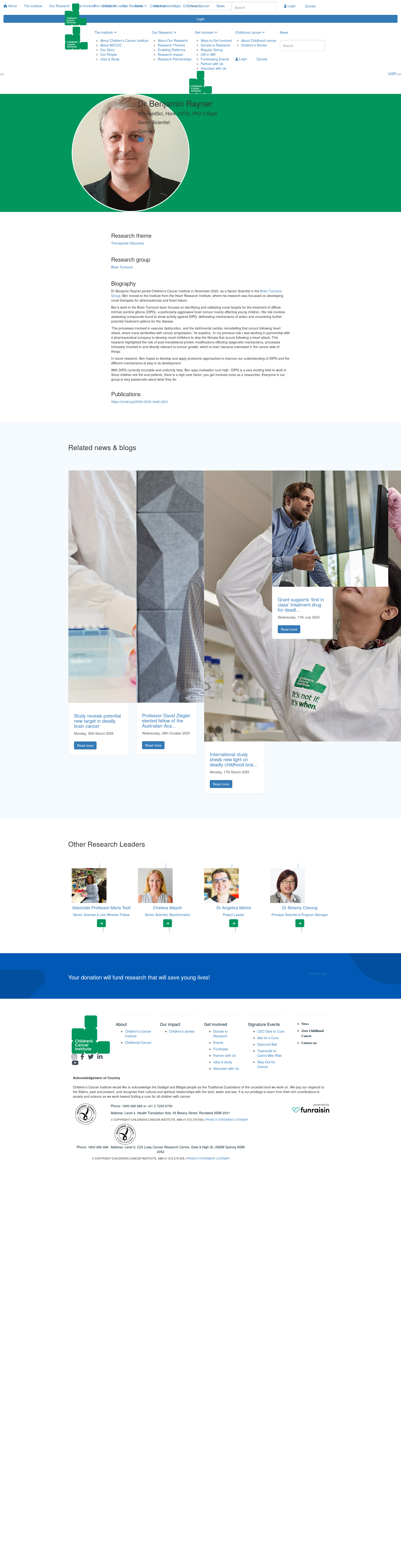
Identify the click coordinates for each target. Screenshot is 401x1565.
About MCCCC (111, 45)
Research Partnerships (174, 59)
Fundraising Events (215, 59)
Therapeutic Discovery (127, 243)
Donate (310, 6)
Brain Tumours (122, 267)
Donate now (318, 973)
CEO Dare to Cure (270, 1031)
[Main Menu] (2, 74)
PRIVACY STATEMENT (219, 1119)
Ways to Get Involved (216, 40)
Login (291, 5)
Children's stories (181, 1031)
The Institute (103, 5)
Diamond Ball (267, 1044)
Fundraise (220, 1049)
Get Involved (163, 5)
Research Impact (170, 54)
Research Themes (171, 45)
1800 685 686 (132, 1106)
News (221, 5)
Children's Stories (254, 45)
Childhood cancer (248, 32)
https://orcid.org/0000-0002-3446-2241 (139, 401)
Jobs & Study (110, 59)
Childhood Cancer (196, 5)
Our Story (107, 49)
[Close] (399, 74)
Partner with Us (212, 63)
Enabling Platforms (171, 49)
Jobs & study (222, 1062)
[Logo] (77, 14)
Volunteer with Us (213, 68)
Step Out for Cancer (266, 1064)
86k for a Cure (267, 1037)
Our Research (133, 5)
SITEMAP (242, 1119)
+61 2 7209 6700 (159, 1106)
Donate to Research (215, 45)
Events (218, 1042)
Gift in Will (208, 54)
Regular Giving (212, 49)
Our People (108, 54)
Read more (85, 745)
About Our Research (173, 40)
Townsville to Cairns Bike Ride (269, 1053)
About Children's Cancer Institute (124, 40)
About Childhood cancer (258, 40)
